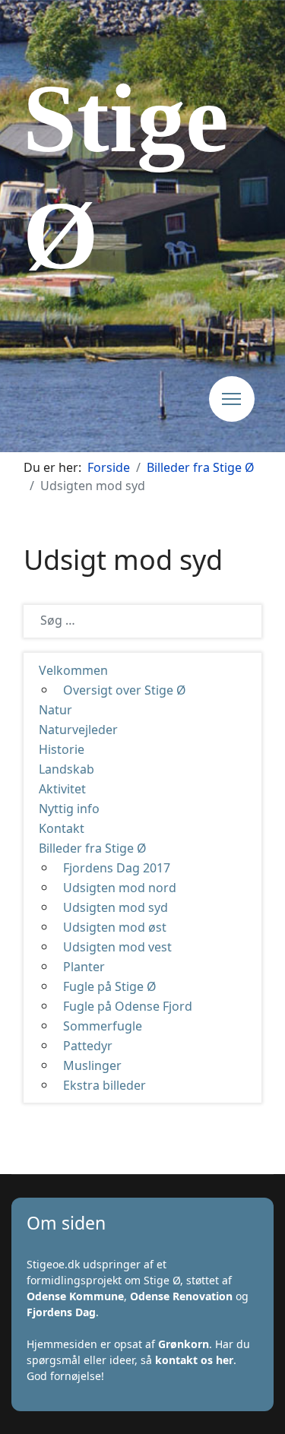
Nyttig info (69, 808)
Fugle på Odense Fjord (127, 1006)
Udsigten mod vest (117, 947)
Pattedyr (87, 1045)
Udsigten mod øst (114, 927)
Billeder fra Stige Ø (93, 848)
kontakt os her (194, 1360)
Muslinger (92, 1065)
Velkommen (73, 670)
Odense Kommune (75, 1296)
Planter (84, 966)
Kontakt (61, 828)
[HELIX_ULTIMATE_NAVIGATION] (232, 399)
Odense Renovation (181, 1296)
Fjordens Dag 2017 (116, 867)
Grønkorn (183, 1344)
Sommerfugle (102, 1026)
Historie (61, 749)
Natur (55, 709)
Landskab (66, 769)
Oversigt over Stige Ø (124, 690)
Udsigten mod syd (115, 907)
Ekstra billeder (104, 1085)
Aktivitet (62, 788)
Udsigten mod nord (119, 887)
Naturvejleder (78, 729)
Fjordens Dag (61, 1312)
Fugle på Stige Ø (110, 986)
